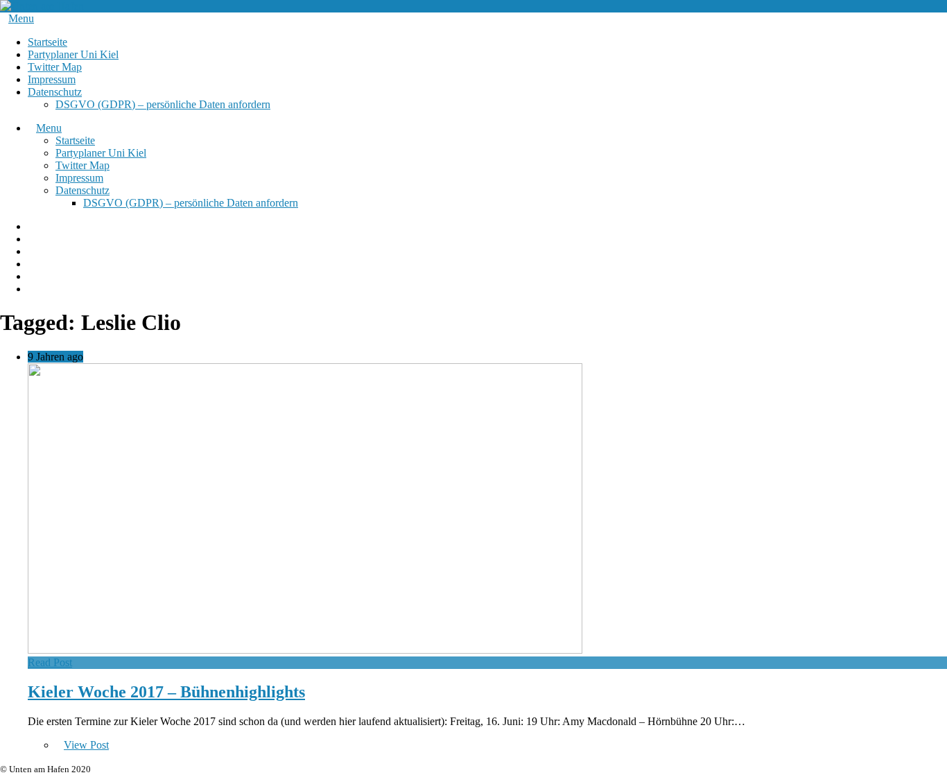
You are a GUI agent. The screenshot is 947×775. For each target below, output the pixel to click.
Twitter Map (55, 67)
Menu (21, 18)
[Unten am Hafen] (42, 6)
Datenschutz (55, 92)
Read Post (50, 662)
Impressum (52, 79)
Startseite (47, 42)
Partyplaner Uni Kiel (73, 54)
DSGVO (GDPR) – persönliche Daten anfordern (162, 104)
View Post (86, 745)
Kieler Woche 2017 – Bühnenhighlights (166, 692)
